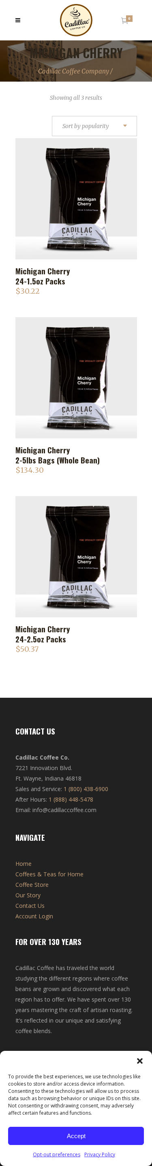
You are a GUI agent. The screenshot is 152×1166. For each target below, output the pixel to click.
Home (23, 863)
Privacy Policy (99, 1154)
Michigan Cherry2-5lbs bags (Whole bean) (57, 454)
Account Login (34, 916)
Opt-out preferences (56, 1154)
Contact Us (30, 905)
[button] (140, 1061)
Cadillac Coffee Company (73, 71)
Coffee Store (32, 884)
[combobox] (94, 126)
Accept (76, 1135)
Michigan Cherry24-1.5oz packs (42, 275)
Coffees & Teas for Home (49, 874)
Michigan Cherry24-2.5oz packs (42, 633)
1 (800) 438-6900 (86, 789)
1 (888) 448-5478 (71, 799)
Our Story (28, 895)
